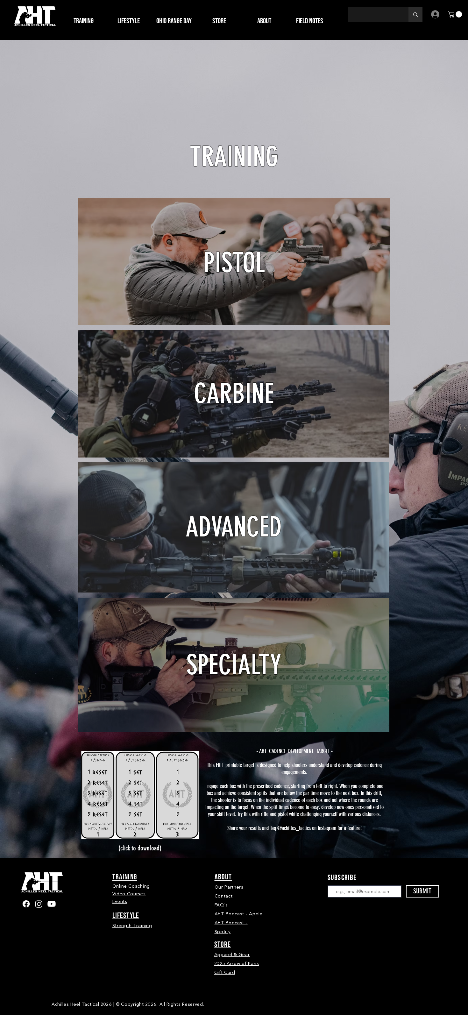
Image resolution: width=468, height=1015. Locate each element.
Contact (224, 896)
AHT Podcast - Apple (239, 914)
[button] (219, 21)
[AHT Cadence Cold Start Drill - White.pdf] (140, 796)
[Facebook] (26, 904)
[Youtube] (51, 904)
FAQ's (221, 905)
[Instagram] (39, 904)
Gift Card (224, 972)
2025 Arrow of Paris (236, 964)
